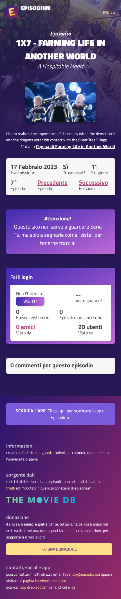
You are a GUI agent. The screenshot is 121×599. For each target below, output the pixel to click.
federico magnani (36, 453)
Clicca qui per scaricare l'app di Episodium (61, 414)
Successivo (93, 182)
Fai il (21, 277)
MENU (109, 12)
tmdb (10, 488)
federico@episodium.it (81, 574)
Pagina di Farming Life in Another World (75, 146)
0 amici (25, 327)
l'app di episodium (33, 587)
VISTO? (30, 301)
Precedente (52, 182)
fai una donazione (59, 549)
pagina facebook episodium (45, 581)
